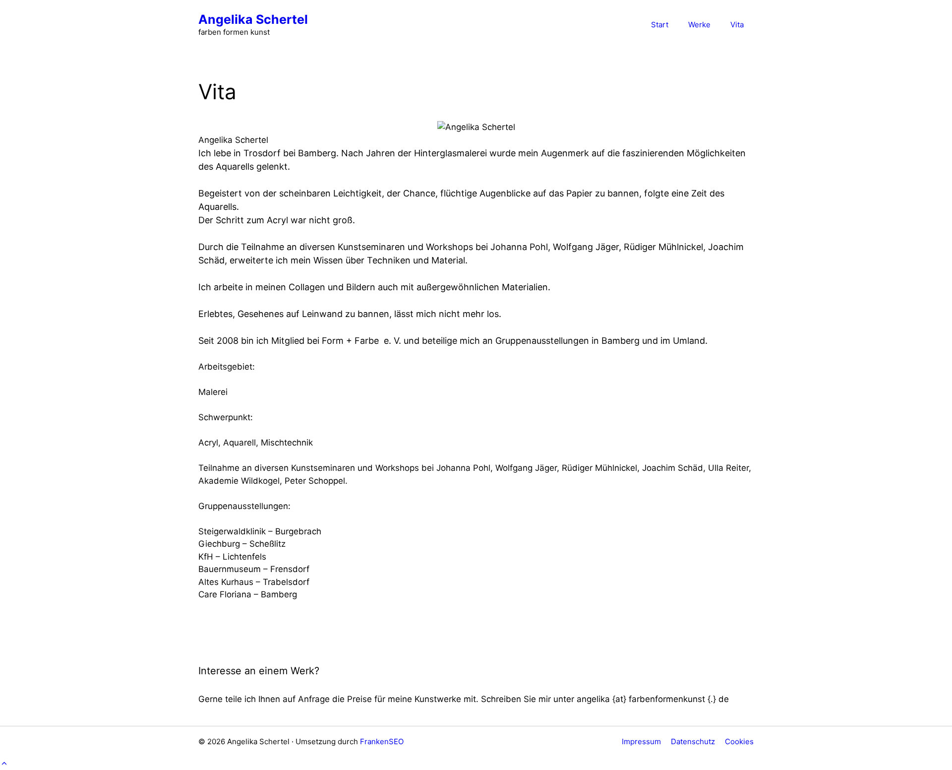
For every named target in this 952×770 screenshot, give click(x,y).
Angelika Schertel (253, 19)
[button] (4, 763)
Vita (737, 24)
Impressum (641, 741)
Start (659, 24)
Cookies (739, 741)
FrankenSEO (382, 741)
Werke (699, 24)
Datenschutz (693, 741)
